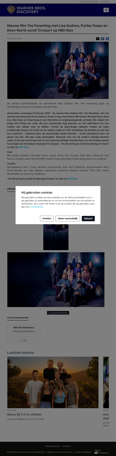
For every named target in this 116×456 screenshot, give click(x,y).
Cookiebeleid (36, 207)
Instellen (46, 218)
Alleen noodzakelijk (68, 218)
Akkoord (88, 218)
